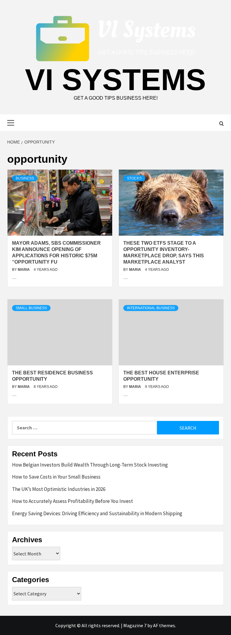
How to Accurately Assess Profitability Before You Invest (72, 501)
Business (25, 178)
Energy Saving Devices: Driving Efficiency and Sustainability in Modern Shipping (97, 513)
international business (151, 308)
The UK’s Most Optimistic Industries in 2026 (58, 489)
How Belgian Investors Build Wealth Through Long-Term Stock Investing (90, 464)
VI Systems (115, 79)
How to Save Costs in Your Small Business (56, 476)
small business (31, 308)
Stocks (134, 178)
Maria (24, 270)
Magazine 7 (134, 625)
